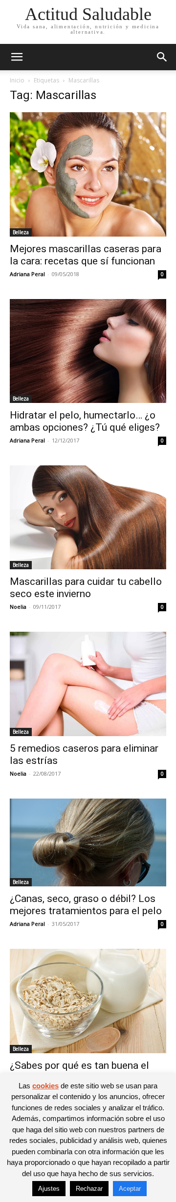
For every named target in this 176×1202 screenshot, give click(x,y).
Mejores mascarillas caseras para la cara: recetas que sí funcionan (85, 255)
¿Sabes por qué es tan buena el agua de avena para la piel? (79, 1071)
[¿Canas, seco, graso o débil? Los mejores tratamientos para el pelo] (88, 842)
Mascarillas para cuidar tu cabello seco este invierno (86, 588)
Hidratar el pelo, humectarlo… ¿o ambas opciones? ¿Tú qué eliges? (85, 421)
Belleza (21, 232)
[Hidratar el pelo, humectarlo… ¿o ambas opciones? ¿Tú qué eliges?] (88, 351)
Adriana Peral (27, 274)
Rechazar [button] (89, 1188)
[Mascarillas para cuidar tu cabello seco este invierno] (88, 517)
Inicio (17, 80)
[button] (16, 57)
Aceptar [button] (130, 1188)
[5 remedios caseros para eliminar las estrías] (88, 684)
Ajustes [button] (49, 1188)
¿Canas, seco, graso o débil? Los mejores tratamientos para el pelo (86, 905)
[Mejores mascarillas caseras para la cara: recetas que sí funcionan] (88, 174)
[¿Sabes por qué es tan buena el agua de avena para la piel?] (88, 1001)
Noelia (18, 606)
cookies (45, 1086)
